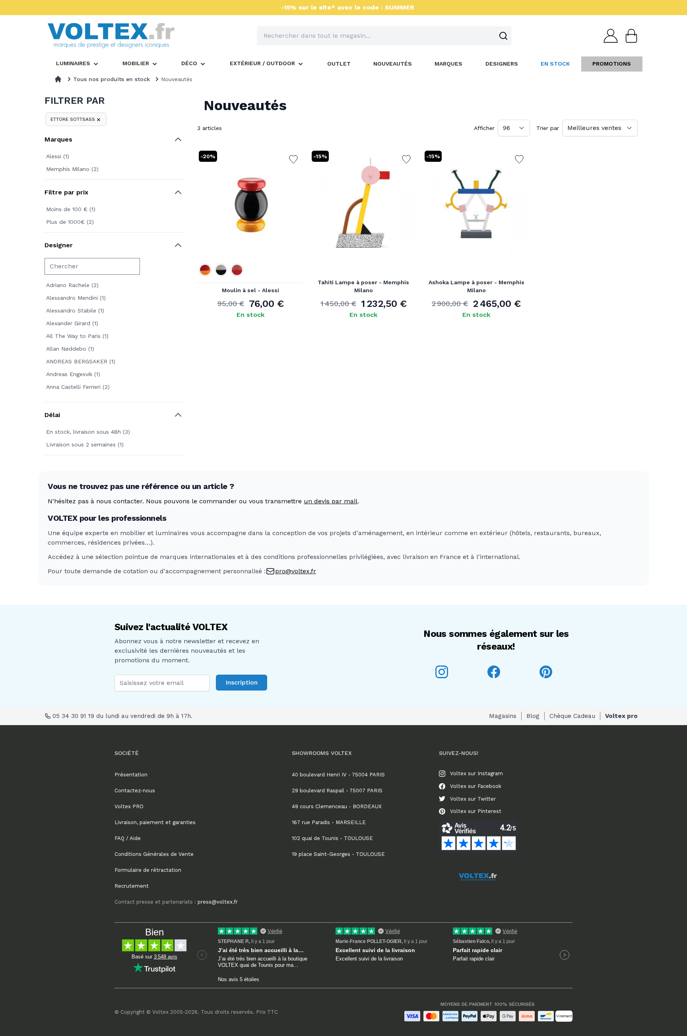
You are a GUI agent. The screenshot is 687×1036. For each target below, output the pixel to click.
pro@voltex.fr (295, 571)
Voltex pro (621, 716)
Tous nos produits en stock (111, 79)
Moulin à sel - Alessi (250, 290)
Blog (533, 716)
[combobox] (384, 35)
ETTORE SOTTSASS (72, 119)
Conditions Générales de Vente (154, 854)
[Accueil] (58, 79)
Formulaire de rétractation (147, 870)
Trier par (547, 128)
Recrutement (131, 886)
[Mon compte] (608, 36)
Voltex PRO (129, 806)
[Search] (503, 35)
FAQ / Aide (127, 838)
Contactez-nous (134, 790)
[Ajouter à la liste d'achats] (293, 159)
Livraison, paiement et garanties (155, 822)
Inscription (241, 682)
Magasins (502, 716)
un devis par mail (330, 501)
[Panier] (629, 36)
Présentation (130, 775)
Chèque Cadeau (572, 716)
